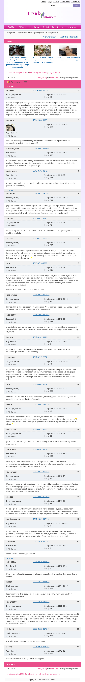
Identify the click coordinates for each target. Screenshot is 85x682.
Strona (10, 190)
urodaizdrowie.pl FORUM (17, 72)
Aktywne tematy (49, 37)
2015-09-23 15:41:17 (41, 218)
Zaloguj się (75, 2)
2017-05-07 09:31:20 (41, 404)
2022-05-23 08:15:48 (41, 629)
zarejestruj (54, 78)
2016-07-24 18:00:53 (41, 263)
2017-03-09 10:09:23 (41, 384)
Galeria (56, 2)
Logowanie (71, 27)
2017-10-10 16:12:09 (41, 541)
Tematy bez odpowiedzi (68, 37)
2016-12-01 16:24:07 (41, 314)
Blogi (50, 2)
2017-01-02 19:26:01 (41, 337)
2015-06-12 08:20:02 (41, 193)
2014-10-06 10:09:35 (41, 120)
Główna (22, 27)
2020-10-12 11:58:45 (41, 581)
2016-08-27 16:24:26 (41, 295)
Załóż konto (65, 2)
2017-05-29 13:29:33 (41, 429)
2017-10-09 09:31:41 (41, 519)
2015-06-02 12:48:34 (41, 171)
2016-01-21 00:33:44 (41, 238)
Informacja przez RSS (18, 82)
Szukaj (46, 27)
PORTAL (12, 27)
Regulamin (34, 27)
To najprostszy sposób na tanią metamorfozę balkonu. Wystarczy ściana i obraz (43, 59)
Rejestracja (57, 27)
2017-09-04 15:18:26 (41, 496)
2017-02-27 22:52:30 (41, 357)
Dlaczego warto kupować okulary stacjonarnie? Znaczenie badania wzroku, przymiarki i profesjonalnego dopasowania (17, 62)
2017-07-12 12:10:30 (41, 472)
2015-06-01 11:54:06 (41, 148)
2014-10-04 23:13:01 (41, 90)
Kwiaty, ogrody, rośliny (38, 72)
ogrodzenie (55, 72)
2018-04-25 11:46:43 (41, 561)
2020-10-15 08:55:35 (41, 601)
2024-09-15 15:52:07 (41, 646)
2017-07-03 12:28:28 (41, 449)
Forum (43, 2)
